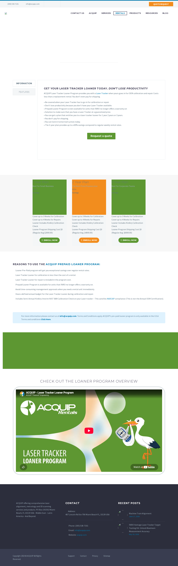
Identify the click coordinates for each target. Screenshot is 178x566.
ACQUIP (93, 13)
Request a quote (101, 136)
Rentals (120, 13)
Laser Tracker (102, 93)
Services (106, 13)
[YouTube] (54, 4)
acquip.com (82, 535)
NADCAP (111, 298)
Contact (83, 556)
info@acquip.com (32, 4)
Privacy (95, 556)
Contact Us (77, 13)
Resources (152, 13)
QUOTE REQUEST (161, 4)
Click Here (46, 319)
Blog (165, 13)
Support (71, 556)
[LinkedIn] (50, 4)
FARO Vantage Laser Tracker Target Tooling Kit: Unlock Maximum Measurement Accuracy (145, 528)
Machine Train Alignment (140, 513)
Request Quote (52, 351)
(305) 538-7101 (13, 4)
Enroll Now (49, 240)
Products (135, 13)
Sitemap (106, 556)
